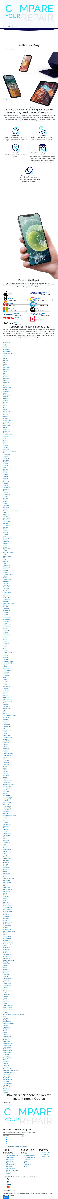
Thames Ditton (7, 982)
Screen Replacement (12, 198)
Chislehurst (6, 462)
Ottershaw (6, 829)
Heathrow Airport (8, 652)
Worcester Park (7, 1087)
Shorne (5, 895)
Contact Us (27, 1164)
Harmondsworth (7, 636)
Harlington (6, 634)
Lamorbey (6, 721)
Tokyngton (6, 994)
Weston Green (7, 1052)
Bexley (5, 389)
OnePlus (37, 318)
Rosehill (5, 866)
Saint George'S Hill (8, 878)
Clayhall (5, 471)
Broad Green (6, 415)
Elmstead (5, 543)
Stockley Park (7, 938)
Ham (4, 616)
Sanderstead (6, 880)
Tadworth (5, 976)
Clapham (5, 465)
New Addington (7, 786)
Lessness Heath (7, 730)
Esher (4, 558)
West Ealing (6, 1041)
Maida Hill (6, 761)
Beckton (5, 376)
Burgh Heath (6, 425)
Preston (5, 851)
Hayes (4, 648)
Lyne (4, 759)
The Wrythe (6, 989)
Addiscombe (6, 348)
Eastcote (5, 527)
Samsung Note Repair (12, 1170)
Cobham (5, 474)
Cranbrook (6, 482)
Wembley (5, 1034)
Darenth (5, 496)
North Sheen (6, 809)
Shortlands (6, 896)
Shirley (5, 893)
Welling (5, 1032)
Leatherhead (6, 724)
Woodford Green (7, 1079)
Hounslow (6, 688)
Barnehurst (6, 369)
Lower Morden (7, 755)
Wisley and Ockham (8, 1072)
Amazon (10, 298)
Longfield (5, 744)
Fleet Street (6, 581)
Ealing (4, 512)
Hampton (5, 623)
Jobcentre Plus (7, 699)
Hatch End (6, 641)
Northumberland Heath (9, 815)
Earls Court (6, 514)
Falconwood (6, 565)
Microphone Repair (32, 198)
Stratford (5, 953)
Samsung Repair (10, 1168)
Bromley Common (8, 420)
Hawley (5, 646)
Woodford (6, 1078)
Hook (4, 677)
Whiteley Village (7, 1058)
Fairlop (5, 563)
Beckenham (6, 375)
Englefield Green (7, 549)
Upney (5, 1003)
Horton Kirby (6, 686)
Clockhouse (6, 473)
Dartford (5, 498)
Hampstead (6, 621)
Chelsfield (6, 449)
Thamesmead (7, 985)
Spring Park (6, 920)
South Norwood (7, 909)
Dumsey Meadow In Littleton (11, 511)
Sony (15, 322)
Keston (5, 710)
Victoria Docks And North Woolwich (13, 1014)
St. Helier (5, 927)
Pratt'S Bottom (7, 849)
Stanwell (5, 934)
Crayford (5, 485)
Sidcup (5, 898)
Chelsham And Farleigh (9, 451)
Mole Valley (6, 773)
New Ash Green (7, 788)
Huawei (10, 303)
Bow (4, 404)
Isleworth (5, 695)
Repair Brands (10, 1159)
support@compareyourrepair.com (17, 1146)
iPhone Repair (10, 1164)
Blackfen (5, 396)
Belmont (5, 380)
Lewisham (6, 732)
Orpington (6, 826)
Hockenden (6, 672)
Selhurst (5, 884)
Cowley (5, 480)
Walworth (5, 1025)
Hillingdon (6, 668)
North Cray (6, 804)
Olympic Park (7, 824)
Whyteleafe (6, 1061)
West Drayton (7, 1040)
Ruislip (5, 871)
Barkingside (6, 367)
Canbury (5, 433)
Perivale (5, 838)
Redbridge (6, 860)
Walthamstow (7, 1021)
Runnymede (6, 873)
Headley (5, 650)
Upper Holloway (7, 1009)
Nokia (43, 313)
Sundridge (6, 962)
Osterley (5, 828)
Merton (5, 766)
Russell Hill (6, 875)
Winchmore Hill (7, 1069)
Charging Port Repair (12, 203)
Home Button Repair (33, 196)
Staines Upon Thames (9, 931)
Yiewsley (5, 1092)
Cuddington (6, 494)
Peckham (5, 837)
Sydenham (6, 973)
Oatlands (5, 822)
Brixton (5, 413)
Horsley (5, 683)
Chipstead (6, 460)
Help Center (27, 1159)
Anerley (5, 357)
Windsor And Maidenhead (10, 1070)
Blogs (25, 1161)
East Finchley (6, 521)
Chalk (4, 444)
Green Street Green (8, 603)
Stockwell (6, 940)
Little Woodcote (7, 737)
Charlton (5, 445)
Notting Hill (6, 820)
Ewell (4, 559)
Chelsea (5, 447)
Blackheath (6, 398)
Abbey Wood (6, 342)
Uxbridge (5, 1012)
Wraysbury (6, 1088)
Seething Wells (7, 882)
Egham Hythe (7, 538)
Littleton (5, 739)
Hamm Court (6, 617)
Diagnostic (9, 209)
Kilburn (5, 713)
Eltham (5, 545)
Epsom (5, 550)
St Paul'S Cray (7, 925)
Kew (4, 712)
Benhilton (5, 384)
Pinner (4, 844)
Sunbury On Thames (8, 960)
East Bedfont (6, 516)
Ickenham (5, 692)
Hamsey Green (7, 627)
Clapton (5, 467)
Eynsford (5, 561)
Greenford (6, 605)
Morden (5, 777)
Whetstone (6, 1056)
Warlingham (6, 1029)
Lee (4, 728)
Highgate (5, 666)
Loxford (5, 757)
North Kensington (8, 808)
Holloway (5, 674)
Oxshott (5, 831)
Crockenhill (6, 491)
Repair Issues (9, 1161)
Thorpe (5, 992)
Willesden (5, 1063)
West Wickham (7, 1049)
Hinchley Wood (7, 670)
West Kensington (7, 1043)
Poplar (5, 848)
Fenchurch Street (8, 574)
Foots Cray (6, 583)
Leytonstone (6, 735)
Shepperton (6, 891)
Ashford (5, 358)
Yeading (5, 1090)
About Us (26, 1163)
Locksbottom (7, 741)
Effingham (6, 534)
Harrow (5, 637)
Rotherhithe (6, 867)
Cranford (5, 483)
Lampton (5, 723)
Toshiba (16, 317)
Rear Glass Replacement (13, 205)
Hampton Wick (7, 625)
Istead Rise (6, 697)
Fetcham (5, 576)
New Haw (5, 793)
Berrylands (6, 386)
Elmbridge (6, 540)
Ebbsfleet (5, 529)
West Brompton (7, 1036)
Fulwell (5, 594)
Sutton (5, 967)
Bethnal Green (7, 387)
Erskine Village (7, 556)
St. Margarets (7, 929)
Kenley (5, 703)
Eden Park (6, 530)
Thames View (7, 983)
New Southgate (7, 797)
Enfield (5, 547)
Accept (6, 1197)
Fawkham (5, 570)
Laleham (5, 719)
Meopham (6, 764)
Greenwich (6, 608)
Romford (5, 864)
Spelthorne (6, 918)
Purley (4, 853)
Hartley (5, 639)
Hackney (5, 612)
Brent (4, 407)
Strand (5, 951)
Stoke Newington (8, 944)
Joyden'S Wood (7, 701)
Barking (5, 366)
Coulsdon (5, 478)
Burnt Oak (6, 427)
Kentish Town (6, 708)
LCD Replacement (11, 196)
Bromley (5, 418)
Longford (5, 746)
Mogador (5, 771)
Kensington (6, 706)
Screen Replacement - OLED (35, 209)
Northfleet (6, 811)
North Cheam (7, 802)
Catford (5, 440)
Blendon (5, 400)
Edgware (5, 532)
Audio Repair (31, 207)
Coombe (5, 476)
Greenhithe (6, 607)
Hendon (5, 654)
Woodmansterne (7, 1083)
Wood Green (6, 1076)
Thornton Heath (7, 991)
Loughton (5, 752)
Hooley (5, 679)
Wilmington (6, 1065)
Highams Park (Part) (9, 663)
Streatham (6, 956)
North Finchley (7, 806)
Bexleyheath (6, 391)
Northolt (5, 813)
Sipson (5, 900)
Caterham (6, 438)
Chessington (6, 454)
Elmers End (6, 541)
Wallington (6, 1020)
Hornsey (5, 681)
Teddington (6, 980)
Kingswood (6, 717)
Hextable (5, 659)
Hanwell (5, 628)
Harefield (5, 632)
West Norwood (7, 1047)
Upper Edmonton (8, 1005)
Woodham (6, 1081)
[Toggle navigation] (14, 26)
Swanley (5, 969)
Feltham (5, 572)
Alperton (5, 355)
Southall (5, 913)
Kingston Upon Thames (9, 715)
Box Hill (5, 405)
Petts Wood (6, 842)
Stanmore (5, 933)
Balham (5, 364)
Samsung (44, 292)
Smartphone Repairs (12, 1155)
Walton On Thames (8, 1023)
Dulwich (5, 509)
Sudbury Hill (6, 958)
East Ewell (6, 520)
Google (37, 298)
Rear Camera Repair (33, 201)
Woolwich (5, 1085)
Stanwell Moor (7, 936)
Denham (5, 500)
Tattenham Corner (8, 978)
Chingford (6, 458)
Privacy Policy (46, 1156)
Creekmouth (6, 487)
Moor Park (6, 775)
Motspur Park (7, 780)
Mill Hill (5, 768)
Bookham (5, 402)
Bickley (5, 393)
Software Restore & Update (35, 205)
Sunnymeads (6, 963)
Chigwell (5, 456)
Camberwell (6, 431)
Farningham (6, 569)
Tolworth (5, 996)
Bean (4, 373)
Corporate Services (29, 1157)
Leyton (5, 733)
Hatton (5, 645)
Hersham (5, 657)
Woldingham (6, 1074)
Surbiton (5, 965)
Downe (5, 503)
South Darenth (7, 904)
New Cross (6, 791)
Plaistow (5, 846)
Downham (6, 505)
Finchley (5, 578)
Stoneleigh (6, 949)
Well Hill (5, 1030)
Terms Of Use (46, 1152)
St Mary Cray (6, 924)
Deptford (5, 502)
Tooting (5, 998)
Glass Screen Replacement (13, 200)
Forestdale (6, 588)
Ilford (4, 694)
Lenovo (16, 313)
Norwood (5, 819)
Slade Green (6, 902)
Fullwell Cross (7, 592)
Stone (4, 945)
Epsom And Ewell (8, 552)
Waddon (5, 1018)
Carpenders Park (8, 434)
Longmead (6, 750)
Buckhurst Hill (7, 422)
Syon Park (6, 974)
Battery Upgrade (10, 201)
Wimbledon (6, 1067)
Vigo (4, 1016)
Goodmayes (6, 599)
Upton (4, 1011)
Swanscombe (7, 971)
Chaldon (5, 442)
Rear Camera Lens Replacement (15, 207)
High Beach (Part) (8, 661)
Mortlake (5, 779)
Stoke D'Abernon (8, 942)
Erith (4, 554)
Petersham (6, 840)
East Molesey (7, 525)
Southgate (6, 916)
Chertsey (5, 453)
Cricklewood (6, 489)
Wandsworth (6, 1027)
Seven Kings (6, 887)
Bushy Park (6, 429)
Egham (5, 536)
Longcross (6, 742)
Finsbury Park (7, 579)
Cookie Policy (46, 1154)
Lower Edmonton (8, 753)
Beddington (6, 378)
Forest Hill (6, 587)
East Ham (5, 523)
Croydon (5, 492)
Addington (6, 346)
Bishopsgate (6, 395)
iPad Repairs (9, 1166)
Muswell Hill (6, 782)
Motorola (38, 309)
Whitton (5, 1059)
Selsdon (5, 886)
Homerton (6, 675)
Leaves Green (7, 726)
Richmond (6, 862)
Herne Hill (6, 655)
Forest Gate (6, 585)
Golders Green (7, 598)
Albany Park (6, 351)
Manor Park (6, 762)
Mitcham (5, 770)
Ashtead (5, 360)
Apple (10, 293)
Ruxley (5, 877)
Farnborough (6, 567)
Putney (5, 855)
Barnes (5, 371)
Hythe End (6, 690)
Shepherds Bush (7, 889)
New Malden (6, 795)
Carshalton (6, 436)
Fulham (5, 590)
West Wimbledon (8, 1050)
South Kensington (8, 905)
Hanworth (6, 630)
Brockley (5, 416)
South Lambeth (7, 907)
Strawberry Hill (7, 954)
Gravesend (6, 601)
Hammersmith (7, 619)
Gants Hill (5, 596)
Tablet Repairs (10, 1157)
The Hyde (5, 987)
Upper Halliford (7, 1007)
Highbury (5, 665)
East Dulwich (6, 518)
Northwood (6, 817)
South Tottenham (8, 911)
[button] (8, 26)
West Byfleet (6, 1038)
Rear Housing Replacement (35, 203)
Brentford (5, 409)
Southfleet (6, 915)
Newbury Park (7, 799)
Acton (4, 344)
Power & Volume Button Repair (36, 200)
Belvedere (6, 382)
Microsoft (11, 309)
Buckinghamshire (8, 424)
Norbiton (5, 800)
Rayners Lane (7, 858)
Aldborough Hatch (8, 353)
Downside (6, 507)
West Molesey (7, 1045)
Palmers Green (7, 833)
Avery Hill (5, 362)
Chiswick (5, 463)
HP (36, 303)
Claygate (5, 469)
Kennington (6, 704)
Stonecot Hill (6, 947)
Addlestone (6, 349)
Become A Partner (29, 1155)
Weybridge (6, 1054)
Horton (5, 684)
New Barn (5, 790)
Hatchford (6, 643)
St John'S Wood (7, 922)
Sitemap (26, 1166)
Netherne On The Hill (9, 784)
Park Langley (6, 835)
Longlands (6, 748)
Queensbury (6, 857)
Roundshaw (6, 869)
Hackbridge (6, 610)
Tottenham (6, 1000)
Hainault (5, 614)
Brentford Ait (6, 411)
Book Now (7, 1102)
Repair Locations (11, 1163)
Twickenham (6, 1002)
